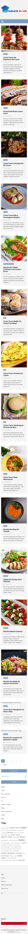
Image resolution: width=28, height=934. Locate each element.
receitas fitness (18, 853)
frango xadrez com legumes (19, 832)
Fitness (11, 832)
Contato (3, 877)
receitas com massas (8, 853)
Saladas (5, 576)
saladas (19, 856)
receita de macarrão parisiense (6, 848)
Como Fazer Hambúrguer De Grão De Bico (13, 426)
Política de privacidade (6, 884)
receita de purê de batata (16, 848)
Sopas (5, 474)
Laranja (13, 834)
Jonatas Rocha (8, 62)
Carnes (5, 54)
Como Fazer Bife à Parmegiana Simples (11, 216)
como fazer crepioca (20, 830)
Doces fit (3, 797)
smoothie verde (15, 860)
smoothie (3, 858)
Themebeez (18, 931)
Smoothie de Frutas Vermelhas (6, 860)
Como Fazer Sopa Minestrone (10, 478)
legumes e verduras (6, 837)
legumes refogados (16, 837)
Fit (4, 318)
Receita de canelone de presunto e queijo (12, 739)
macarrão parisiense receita (13, 840)
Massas (5, 706)
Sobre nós (3, 881)
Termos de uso (4, 888)
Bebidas (3, 787)
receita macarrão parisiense (14, 850)
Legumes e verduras (6, 804)
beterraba (17, 827)
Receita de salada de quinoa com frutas (11, 682)
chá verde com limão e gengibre (10, 830)
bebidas (12, 828)
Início (2, 874)
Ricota (24, 853)
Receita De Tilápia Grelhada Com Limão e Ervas (12, 269)
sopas (19, 860)
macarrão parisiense (4, 840)
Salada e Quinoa (5, 855)
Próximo (5, 764)
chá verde (2, 830)
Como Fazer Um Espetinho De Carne (11, 58)
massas (22, 840)
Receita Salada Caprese (12, 631)
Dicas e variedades (5, 794)
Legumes (17, 834)
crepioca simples (4, 832)
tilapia (23, 860)
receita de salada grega (5, 850)
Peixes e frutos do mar (8, 264)
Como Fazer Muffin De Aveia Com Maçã (12, 322)
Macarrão (22, 837)
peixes (24, 843)
